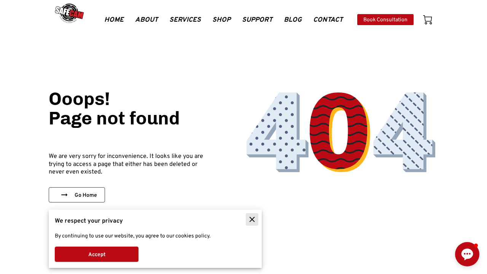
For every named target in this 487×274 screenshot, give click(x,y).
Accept (96, 254)
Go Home (86, 195)
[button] (467, 254)
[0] (427, 19)
